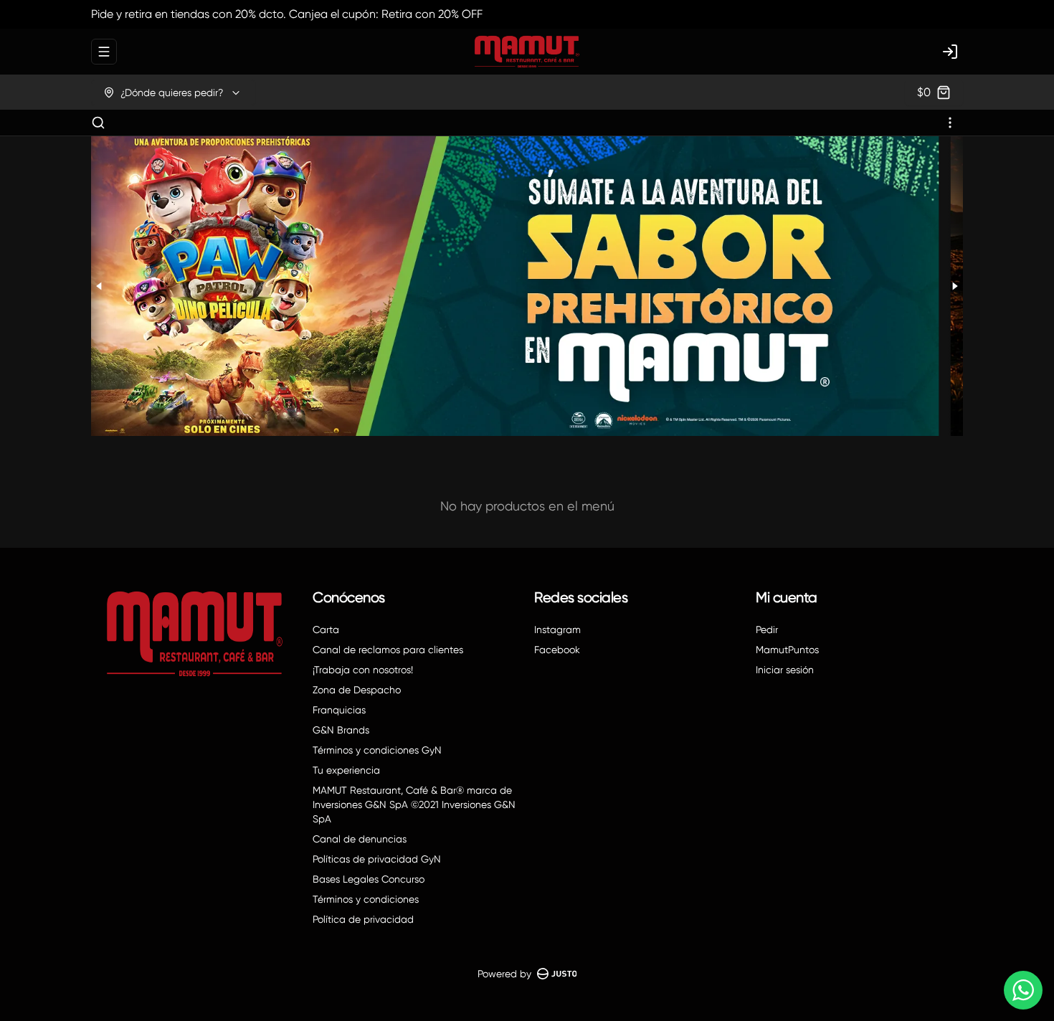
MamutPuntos (787, 649)
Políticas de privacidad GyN (377, 859)
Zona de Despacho (357, 689)
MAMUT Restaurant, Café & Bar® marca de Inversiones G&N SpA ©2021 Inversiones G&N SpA (414, 804)
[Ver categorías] (950, 123)
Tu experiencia (346, 770)
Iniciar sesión (785, 669)
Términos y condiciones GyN (377, 750)
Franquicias (339, 710)
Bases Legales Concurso (368, 879)
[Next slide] (954, 286)
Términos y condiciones (366, 899)
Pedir (767, 629)
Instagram (557, 629)
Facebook (557, 649)
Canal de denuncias (360, 839)
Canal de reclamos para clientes (388, 649)
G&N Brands (341, 730)
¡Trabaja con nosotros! (363, 669)
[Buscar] (98, 122)
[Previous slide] (99, 286)
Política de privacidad (363, 919)
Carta (326, 629)
